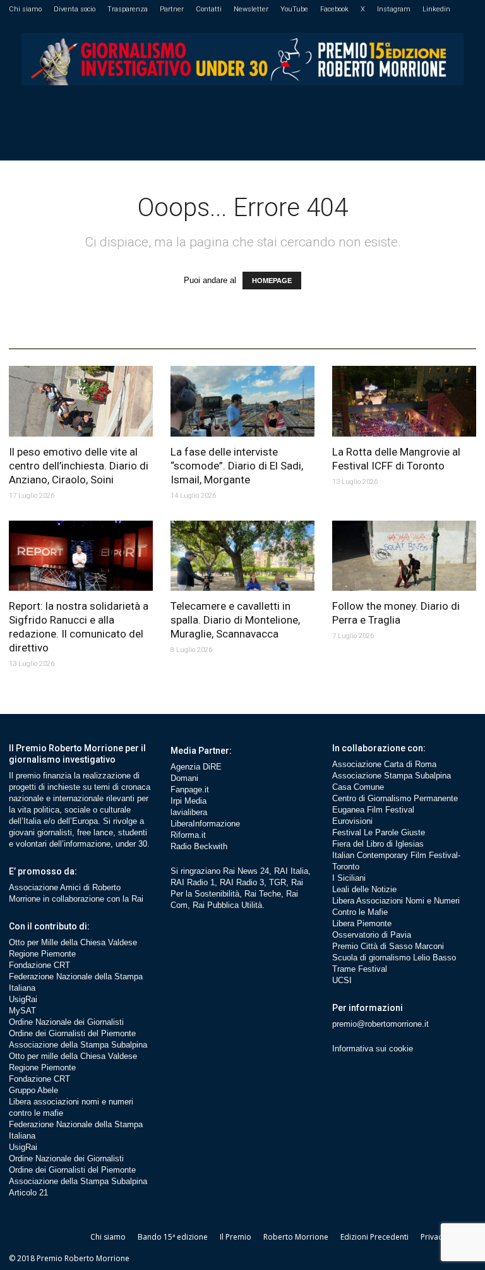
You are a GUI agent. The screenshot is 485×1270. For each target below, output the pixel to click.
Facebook (334, 9)
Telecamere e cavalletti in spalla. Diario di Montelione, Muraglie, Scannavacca (235, 620)
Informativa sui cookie (372, 1048)
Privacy (433, 1236)
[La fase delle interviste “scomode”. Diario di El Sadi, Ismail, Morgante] (242, 401)
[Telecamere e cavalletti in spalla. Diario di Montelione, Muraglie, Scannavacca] (242, 556)
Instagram (393, 9)
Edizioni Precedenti (374, 1236)
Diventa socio (74, 9)
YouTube (294, 9)
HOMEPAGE (272, 280)
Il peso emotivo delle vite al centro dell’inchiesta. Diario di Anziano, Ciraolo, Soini (78, 465)
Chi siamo (25, 9)
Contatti (209, 9)
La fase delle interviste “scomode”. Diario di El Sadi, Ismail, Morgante (237, 465)
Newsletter (251, 9)
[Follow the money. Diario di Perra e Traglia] (404, 556)
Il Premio (235, 1236)
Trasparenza (127, 9)
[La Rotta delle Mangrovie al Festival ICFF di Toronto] (404, 401)
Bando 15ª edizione (173, 1236)
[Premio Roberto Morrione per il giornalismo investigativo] (242, 59)
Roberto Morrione (295, 1236)
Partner (172, 9)
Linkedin (436, 9)
